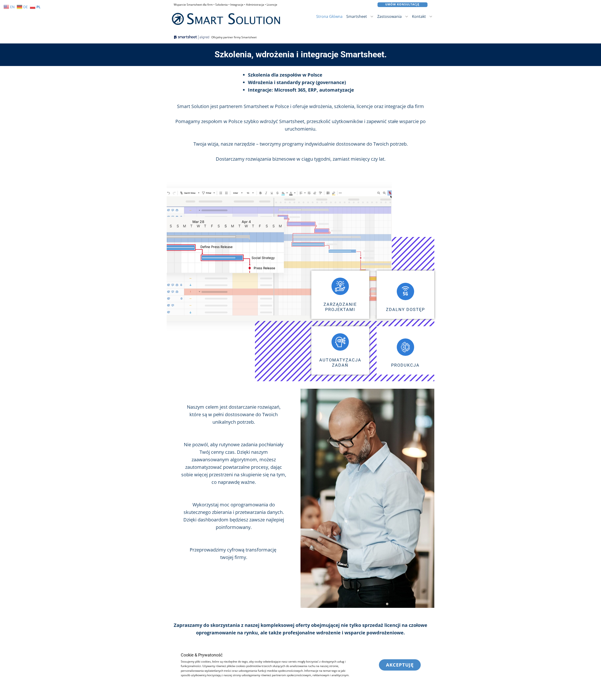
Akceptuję (400, 665)
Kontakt (419, 16)
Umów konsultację (402, 4)
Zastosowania (389, 16)
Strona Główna (329, 16)
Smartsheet (356, 16)
